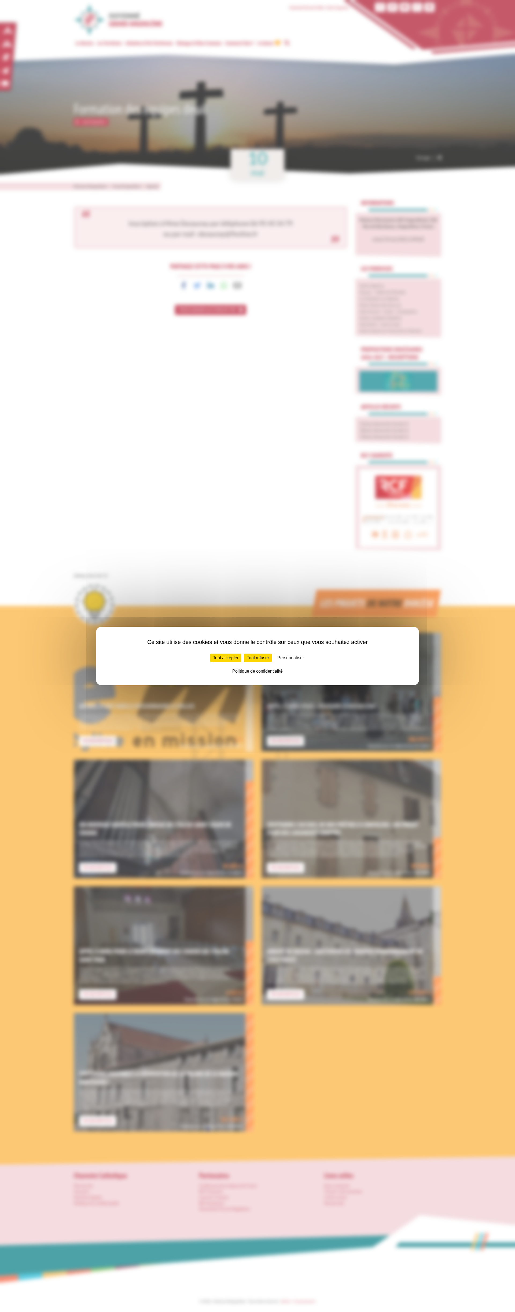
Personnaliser (290, 657)
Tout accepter (225, 657)
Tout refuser (258, 657)
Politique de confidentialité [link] (257, 671)
